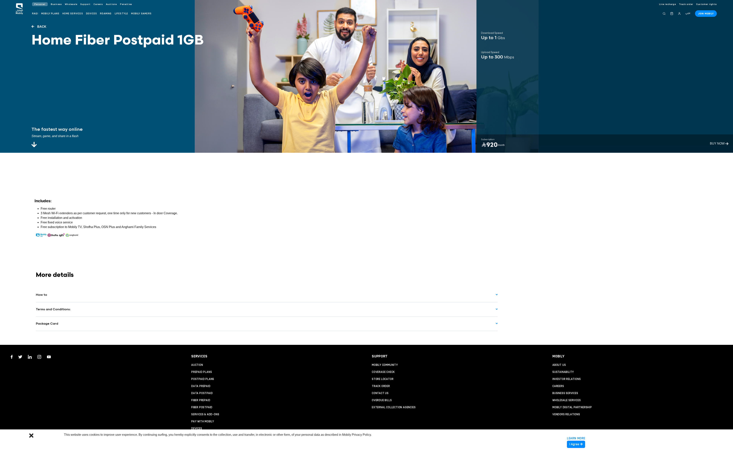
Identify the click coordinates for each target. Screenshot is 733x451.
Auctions (111, 4)
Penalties (126, 4)
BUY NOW (717, 143)
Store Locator (382, 379)
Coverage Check (383, 372)
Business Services (565, 393)
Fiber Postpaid (201, 407)
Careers (558, 386)
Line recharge (667, 4)
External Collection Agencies (394, 407)
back (41, 26)
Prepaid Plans (201, 372)
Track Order (381, 386)
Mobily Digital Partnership (572, 407)
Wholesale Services (566, 400)
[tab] (267, 295)
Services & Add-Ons (205, 414)
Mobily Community (385, 365)
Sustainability (563, 372)
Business (56, 4)
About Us (559, 365)
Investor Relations (566, 379)
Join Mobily (706, 13)
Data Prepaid (201, 386)
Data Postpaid (202, 393)
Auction (197, 365)
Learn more (576, 438)
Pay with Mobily (202, 421)
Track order (686, 4)
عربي (687, 13)
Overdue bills (382, 400)
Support (85, 4)
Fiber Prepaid (200, 400)
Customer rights (706, 4)
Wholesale (71, 4)
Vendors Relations (566, 414)
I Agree (574, 444)
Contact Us (380, 393)
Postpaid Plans (202, 379)
